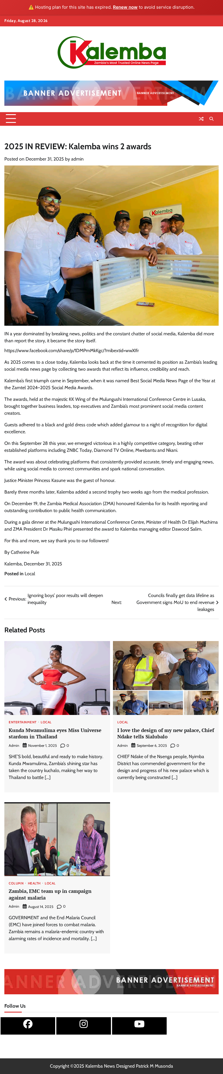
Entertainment (23, 722)
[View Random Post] (201, 118)
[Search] (211, 118)
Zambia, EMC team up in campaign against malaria (50, 894)
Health (34, 883)
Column (16, 883)
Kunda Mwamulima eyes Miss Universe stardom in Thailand (55, 733)
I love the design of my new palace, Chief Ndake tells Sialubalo (165, 733)
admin (77, 159)
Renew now (125, 7)
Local (30, 573)
